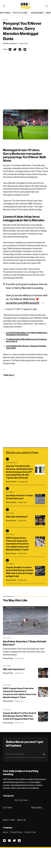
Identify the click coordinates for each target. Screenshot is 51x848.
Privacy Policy (16, 832)
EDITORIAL (8, 807)
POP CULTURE (20, 13)
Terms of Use (30, 832)
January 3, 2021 (30, 309)
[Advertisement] (25, 82)
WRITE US (21, 820)
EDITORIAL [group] (5, 13)
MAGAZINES (36, 807)
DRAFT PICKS (9, 820)
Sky (40, 209)
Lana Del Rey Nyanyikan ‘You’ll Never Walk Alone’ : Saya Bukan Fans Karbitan (27, 334)
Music (5, 20)
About (5, 832)
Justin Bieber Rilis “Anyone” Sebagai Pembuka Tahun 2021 (26, 347)
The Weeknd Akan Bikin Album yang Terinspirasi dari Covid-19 (26, 340)
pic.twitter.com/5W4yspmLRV (22, 302)
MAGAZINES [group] (37, 13)
